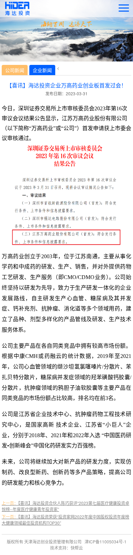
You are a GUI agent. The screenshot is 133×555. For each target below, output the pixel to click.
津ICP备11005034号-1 (106, 541)
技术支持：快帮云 (66, 548)
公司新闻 (14, 70)
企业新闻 (42, 70)
